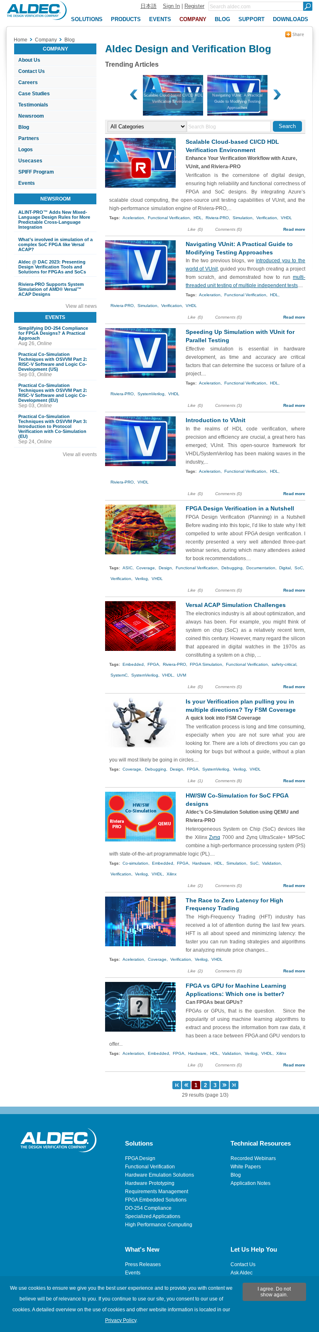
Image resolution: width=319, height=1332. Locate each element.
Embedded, (134, 664)
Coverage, (146, 568)
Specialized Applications (152, 1216)
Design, (166, 568)
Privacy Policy (120, 1320)
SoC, (299, 568)
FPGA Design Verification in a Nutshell (240, 508)
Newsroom (31, 116)
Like (192, 229)
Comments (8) (228, 780)
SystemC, (119, 675)
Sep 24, (52, 429)
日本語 (148, 6)
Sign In (171, 6)
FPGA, (153, 664)
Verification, (267, 217)
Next (276, 95)
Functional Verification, (169, 217)
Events (26, 183)
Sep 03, (52, 364)
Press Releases (143, 1264)
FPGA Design (140, 1158)
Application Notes (250, 1183)
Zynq (214, 837)
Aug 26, (53, 336)
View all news (81, 306)
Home (20, 40)
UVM (181, 675)
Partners (28, 138)
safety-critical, (284, 664)
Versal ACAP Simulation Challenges (236, 605)
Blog (23, 127)
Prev (134, 95)
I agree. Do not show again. (274, 1292)
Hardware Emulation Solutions (159, 1175)
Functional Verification (150, 1167)
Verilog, (142, 578)
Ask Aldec (242, 1273)
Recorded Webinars (253, 1158)
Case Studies (34, 94)
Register (194, 6)
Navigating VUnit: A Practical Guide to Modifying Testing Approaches (237, 101)
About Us (29, 60)
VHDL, (168, 675)
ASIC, (128, 568)
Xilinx (172, 874)
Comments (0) (228, 229)
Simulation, (243, 217)
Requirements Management (156, 1191)
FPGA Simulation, (206, 664)
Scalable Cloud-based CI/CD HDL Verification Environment (173, 98)
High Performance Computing (158, 1225)
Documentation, (261, 568)
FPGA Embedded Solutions (155, 1200)
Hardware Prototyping (149, 1183)
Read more (294, 229)
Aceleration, (134, 217)
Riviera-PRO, (218, 217)
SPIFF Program (36, 172)
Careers (28, 82)
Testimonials (33, 105)
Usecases (30, 161)
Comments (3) (228, 405)
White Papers (246, 1167)
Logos (25, 149)
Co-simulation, (136, 863)
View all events (80, 454)
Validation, (272, 863)
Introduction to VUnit (215, 420)
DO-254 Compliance (148, 1208)
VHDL (286, 217)
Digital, (285, 568)
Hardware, (202, 863)
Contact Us (31, 71)
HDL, (198, 217)
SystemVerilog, (151, 394)
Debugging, (232, 568)
